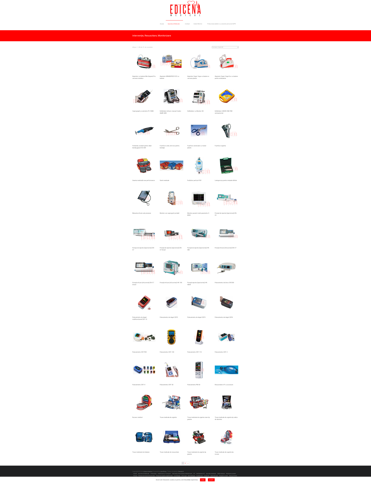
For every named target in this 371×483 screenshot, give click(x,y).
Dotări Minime (198, 24)
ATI (194, 473)
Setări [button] (202, 480)
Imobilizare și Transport (164, 473)
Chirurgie (184, 475)
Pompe (135, 475)
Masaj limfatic (233, 475)
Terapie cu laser (223, 475)
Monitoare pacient (231, 473)
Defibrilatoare (221, 473)
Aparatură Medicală (174, 24)
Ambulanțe (153, 473)
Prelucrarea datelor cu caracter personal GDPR (221, 24)
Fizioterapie (199, 475)
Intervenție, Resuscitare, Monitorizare (182, 473)
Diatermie (206, 475)
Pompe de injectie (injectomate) (164, 475)
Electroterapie (214, 475)
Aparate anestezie (211, 473)
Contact (187, 24)
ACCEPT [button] (211, 480)
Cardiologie (177, 475)
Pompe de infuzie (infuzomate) (146, 475)
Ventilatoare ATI (200, 473)
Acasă (162, 24)
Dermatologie (191, 475)
